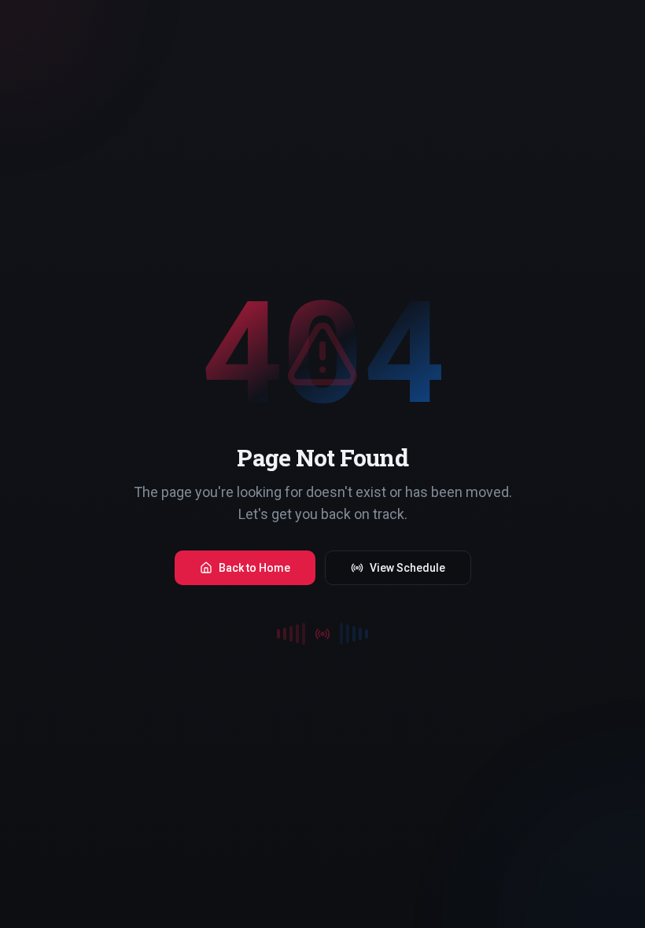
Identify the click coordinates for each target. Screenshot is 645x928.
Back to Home (254, 568)
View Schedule (407, 568)
